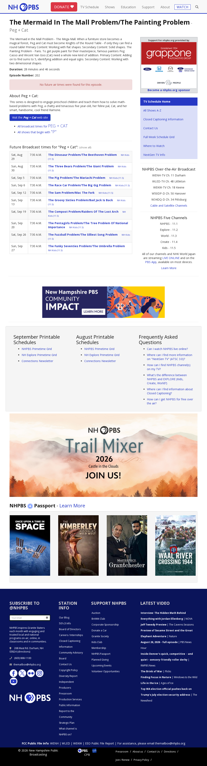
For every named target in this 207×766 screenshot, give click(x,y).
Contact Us (150, 128)
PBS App (150, 262)
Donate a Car (99, 630)
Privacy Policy (141, 760)
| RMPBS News (167, 659)
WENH (54, 743)
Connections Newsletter (37, 361)
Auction (96, 613)
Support (148, 7)
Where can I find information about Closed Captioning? (170, 391)
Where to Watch (154, 146)
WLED (66, 743)
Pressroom (65, 693)
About (165, 7)
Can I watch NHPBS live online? (167, 349)
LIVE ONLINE (171, 258)
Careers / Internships (71, 635)
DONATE (62, 6)
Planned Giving (100, 659)
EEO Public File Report (99, 743)
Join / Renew (122, 760)
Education (128, 7)
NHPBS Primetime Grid (37, 349)
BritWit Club (98, 618)
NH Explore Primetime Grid (39, 355)
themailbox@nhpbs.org (27, 664)
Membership (99, 648)
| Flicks (156, 671)
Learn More (168, 268)
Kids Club (97, 642)
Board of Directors (70, 629)
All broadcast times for (43, 126)
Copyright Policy (68, 670)
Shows (110, 7)
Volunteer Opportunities (105, 671)
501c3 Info (65, 623)
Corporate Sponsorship (105, 624)
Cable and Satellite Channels (168, 205)
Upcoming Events (101, 665)
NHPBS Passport (101, 654)
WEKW (77, 743)
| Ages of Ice (157, 683)
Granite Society (100, 636)
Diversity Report (68, 676)
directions (24, 651)
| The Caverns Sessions (167, 624)
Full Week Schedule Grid (158, 137)
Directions (170, 751)
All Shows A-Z (152, 110)
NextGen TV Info (154, 155)
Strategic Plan (66, 722)
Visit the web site (30, 117)
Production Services (70, 699)
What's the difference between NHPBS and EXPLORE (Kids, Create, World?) (167, 379)
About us (138, 751)
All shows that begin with (37, 132)
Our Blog (64, 617)
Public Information (69, 705)
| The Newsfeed (169, 694)
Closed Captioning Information (163, 119)
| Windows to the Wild (169, 677)
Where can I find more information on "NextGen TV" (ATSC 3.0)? (169, 357)
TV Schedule (89, 7)
